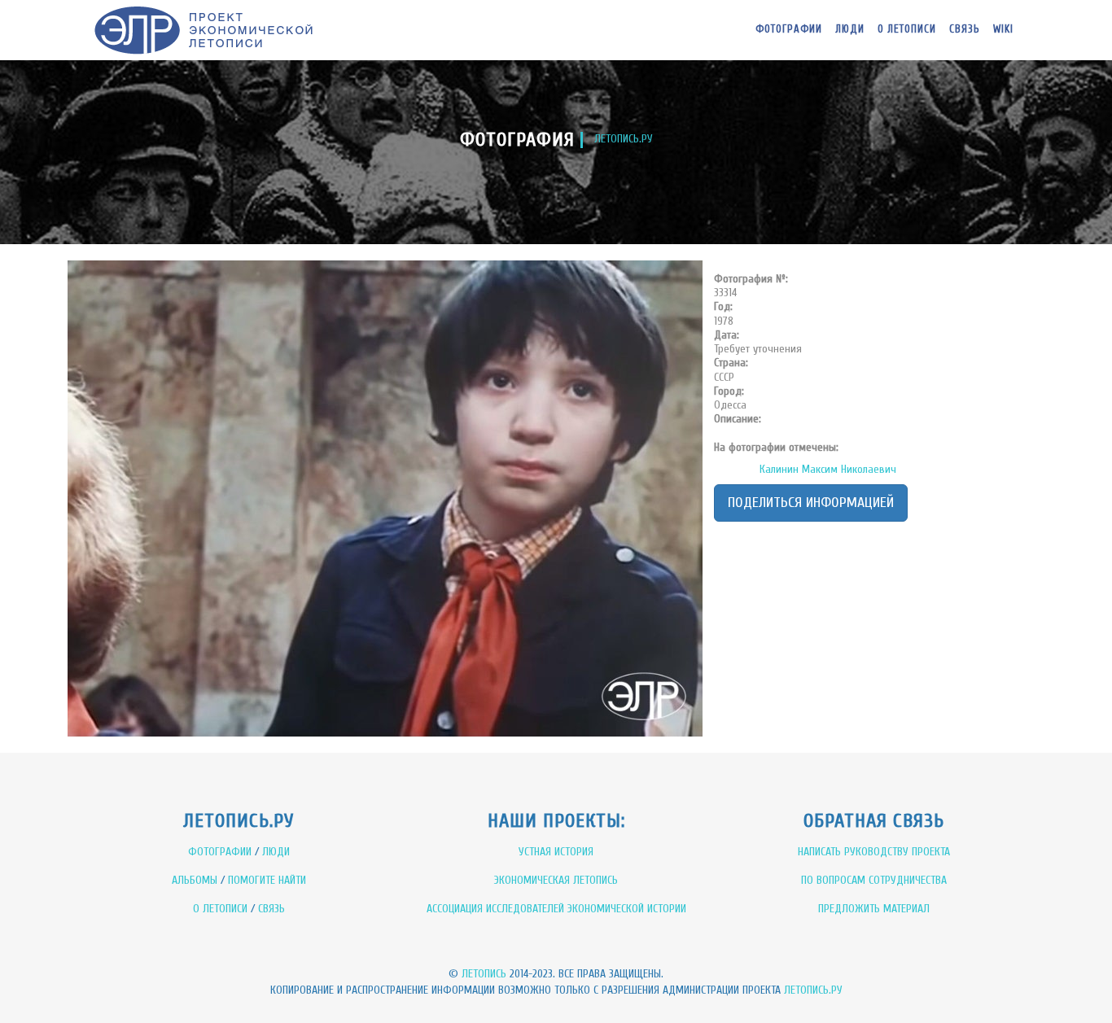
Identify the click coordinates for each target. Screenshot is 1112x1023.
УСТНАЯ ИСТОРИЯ (556, 852)
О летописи (907, 29)
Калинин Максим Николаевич (828, 469)
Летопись (484, 974)
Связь (964, 29)
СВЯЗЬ (271, 909)
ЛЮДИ (276, 852)
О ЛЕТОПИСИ (220, 909)
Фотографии (788, 29)
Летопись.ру (813, 990)
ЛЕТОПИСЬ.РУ (623, 139)
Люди (850, 29)
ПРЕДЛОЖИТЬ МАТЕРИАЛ (874, 909)
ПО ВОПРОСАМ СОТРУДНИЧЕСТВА (874, 880)
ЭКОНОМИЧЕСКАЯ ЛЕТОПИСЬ (556, 880)
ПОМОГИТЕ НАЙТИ (267, 880)
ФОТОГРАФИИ (220, 852)
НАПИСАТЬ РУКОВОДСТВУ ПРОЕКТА (874, 852)
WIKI (1003, 29)
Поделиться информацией (811, 502)
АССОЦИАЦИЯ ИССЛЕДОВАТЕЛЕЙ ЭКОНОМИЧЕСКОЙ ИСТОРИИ (556, 909)
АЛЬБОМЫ (194, 880)
